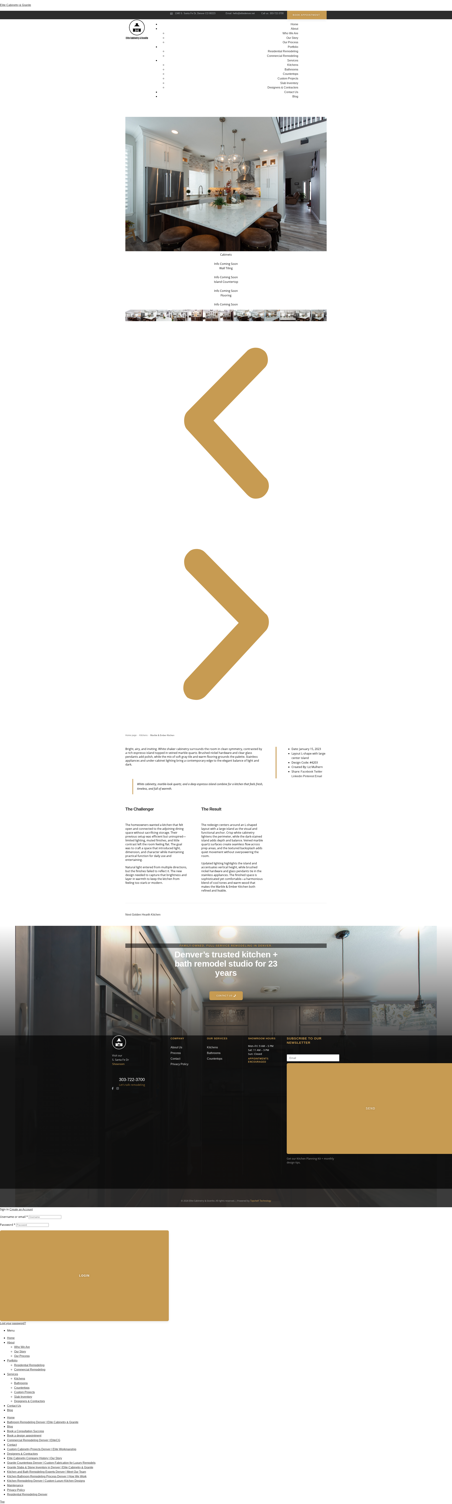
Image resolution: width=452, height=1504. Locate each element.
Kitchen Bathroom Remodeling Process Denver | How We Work (47, 1476)
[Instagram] (117, 1088)
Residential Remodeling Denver (27, 1494)
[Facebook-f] (112, 1088)
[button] (226, 423)
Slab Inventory (23, 1396)
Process (176, 1053)
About (10, 1342)
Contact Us (14, 1405)
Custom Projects (24, 1392)
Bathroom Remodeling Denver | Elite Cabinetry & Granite (42, 1422)
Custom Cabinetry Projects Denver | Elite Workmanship (41, 1449)
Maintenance (15, 1485)
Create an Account (21, 1209)
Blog (10, 1410)
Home (11, 1337)
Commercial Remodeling (29, 1369)
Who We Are (22, 1346)
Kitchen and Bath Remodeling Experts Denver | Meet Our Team (46, 1471)
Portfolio (12, 1360)
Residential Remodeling (29, 1365)
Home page (131, 735)
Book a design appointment (24, 1435)
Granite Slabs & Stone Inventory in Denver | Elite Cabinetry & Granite (50, 1467)
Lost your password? (13, 1323)
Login (84, 1275)
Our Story (20, 1351)
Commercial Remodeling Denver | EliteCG (33, 1440)
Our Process (22, 1355)
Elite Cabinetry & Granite (15, 5)
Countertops (214, 1058)
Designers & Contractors (29, 1401)
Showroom (118, 1063)
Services (12, 1374)
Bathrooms (214, 1053)
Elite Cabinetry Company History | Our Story (34, 1458)
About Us (176, 1047)
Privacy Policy (179, 1064)
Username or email (14, 1217)
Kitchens (143, 735)
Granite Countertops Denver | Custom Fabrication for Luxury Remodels (51, 1462)
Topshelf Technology (260, 1200)
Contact (175, 1058)
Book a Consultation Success (25, 1431)
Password (7, 1225)
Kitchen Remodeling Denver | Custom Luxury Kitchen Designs (46, 1480)
